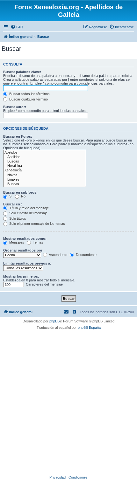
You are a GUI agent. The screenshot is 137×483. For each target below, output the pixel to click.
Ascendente (57, 255)
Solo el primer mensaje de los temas (36, 223)
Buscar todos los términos (29, 94)
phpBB (54, 321)
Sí (10, 196)
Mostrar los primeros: (21, 276)
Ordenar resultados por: (23, 250)
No (22, 196)
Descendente (86, 255)
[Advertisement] (68, 401)
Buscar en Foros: (17, 136)
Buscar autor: (14, 107)
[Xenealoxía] (44, 170)
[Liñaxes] (44, 179)
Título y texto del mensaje (28, 208)
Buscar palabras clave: (22, 72)
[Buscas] (44, 161)
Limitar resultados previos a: (27, 263)
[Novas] (44, 175)
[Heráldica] (44, 166)
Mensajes (16, 242)
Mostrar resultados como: (25, 238)
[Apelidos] (44, 152)
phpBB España (89, 327)
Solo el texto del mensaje (27, 213)
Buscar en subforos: (20, 192)
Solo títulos (17, 218)
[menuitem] (17, 27)
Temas (37, 242)
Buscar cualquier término (28, 99)
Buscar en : (12, 204)
